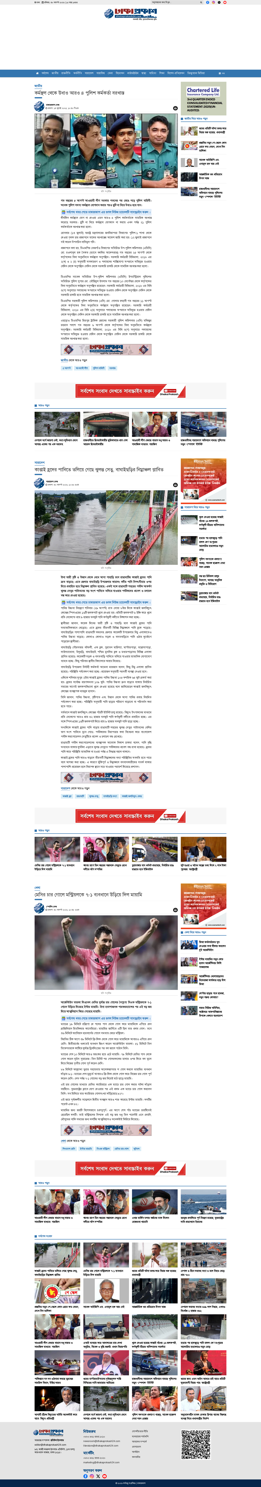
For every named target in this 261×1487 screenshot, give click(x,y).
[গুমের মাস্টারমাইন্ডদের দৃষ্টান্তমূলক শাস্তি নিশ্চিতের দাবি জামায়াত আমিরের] (106, 1362)
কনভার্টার (136, 1457)
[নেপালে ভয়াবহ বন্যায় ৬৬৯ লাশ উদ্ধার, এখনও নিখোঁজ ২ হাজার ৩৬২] (204, 1290)
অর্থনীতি (77, 73)
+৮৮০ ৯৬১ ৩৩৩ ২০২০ (94, 1457)
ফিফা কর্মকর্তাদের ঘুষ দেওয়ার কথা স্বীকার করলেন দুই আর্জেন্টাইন (212, 946)
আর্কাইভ (135, 1451)
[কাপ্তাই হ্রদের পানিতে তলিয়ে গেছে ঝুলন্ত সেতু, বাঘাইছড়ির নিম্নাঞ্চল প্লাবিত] (106, 527)
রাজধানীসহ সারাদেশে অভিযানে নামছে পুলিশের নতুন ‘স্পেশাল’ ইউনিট (210, 192)
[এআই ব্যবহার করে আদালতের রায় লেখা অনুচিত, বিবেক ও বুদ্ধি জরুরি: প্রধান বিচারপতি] (106, 1326)
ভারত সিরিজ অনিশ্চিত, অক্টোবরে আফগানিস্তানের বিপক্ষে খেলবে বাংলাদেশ (211, 1011)
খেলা (110, 73)
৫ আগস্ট (67, 368)
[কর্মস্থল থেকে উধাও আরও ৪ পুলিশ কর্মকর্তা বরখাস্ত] (106, 151)
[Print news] (175, 108)
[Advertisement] (130, 47)
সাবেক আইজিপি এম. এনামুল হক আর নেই (103, 1307)
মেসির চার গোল (122, 1148)
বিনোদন (120, 73)
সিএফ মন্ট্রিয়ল (103, 1148)
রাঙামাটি (80, 796)
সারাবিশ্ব (101, 73)
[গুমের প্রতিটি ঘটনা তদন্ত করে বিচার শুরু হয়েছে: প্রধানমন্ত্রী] (155, 1255)
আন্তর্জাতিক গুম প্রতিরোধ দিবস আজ (149, 1307)
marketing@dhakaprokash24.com (101, 1462)
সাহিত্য (152, 73)
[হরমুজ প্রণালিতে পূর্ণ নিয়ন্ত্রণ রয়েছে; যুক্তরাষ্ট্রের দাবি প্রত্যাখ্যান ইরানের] (204, 1201)
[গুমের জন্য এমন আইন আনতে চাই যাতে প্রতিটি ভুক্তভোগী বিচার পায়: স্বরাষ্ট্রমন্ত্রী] (204, 1362)
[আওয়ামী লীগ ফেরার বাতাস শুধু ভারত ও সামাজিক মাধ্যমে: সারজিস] (155, 424)
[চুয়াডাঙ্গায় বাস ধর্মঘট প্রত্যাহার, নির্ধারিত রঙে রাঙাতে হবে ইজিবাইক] (155, 849)
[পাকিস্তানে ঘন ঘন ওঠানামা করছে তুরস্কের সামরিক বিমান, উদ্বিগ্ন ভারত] (57, 1362)
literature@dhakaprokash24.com (100, 1445)
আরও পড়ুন (43, 405)
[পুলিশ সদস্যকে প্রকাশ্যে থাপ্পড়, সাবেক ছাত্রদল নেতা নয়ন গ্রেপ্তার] (155, 1398)
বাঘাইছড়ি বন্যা (110, 796)
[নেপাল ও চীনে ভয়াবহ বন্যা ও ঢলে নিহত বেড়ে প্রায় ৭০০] (204, 1255)
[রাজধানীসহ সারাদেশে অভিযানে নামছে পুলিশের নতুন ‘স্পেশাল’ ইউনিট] (204, 424)
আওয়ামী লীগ (82, 368)
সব (223, 73)
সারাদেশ (89, 73)
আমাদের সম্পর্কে (139, 1441)
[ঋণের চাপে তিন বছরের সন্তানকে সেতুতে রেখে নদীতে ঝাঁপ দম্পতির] (106, 849)
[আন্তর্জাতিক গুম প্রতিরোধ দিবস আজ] (155, 1290)
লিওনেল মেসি (69, 1148)
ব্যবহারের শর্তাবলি (140, 1436)
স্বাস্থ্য (144, 73)
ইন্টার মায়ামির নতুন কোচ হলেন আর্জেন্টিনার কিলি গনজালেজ (211, 963)
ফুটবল (136, 1148)
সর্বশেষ (45, 73)
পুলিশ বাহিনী (98, 368)
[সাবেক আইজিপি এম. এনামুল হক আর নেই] (106, 1290)
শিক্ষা (161, 73)
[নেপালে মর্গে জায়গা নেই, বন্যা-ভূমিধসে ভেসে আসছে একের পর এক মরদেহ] (57, 424)
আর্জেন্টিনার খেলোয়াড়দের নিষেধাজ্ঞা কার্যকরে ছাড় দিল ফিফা (212, 980)
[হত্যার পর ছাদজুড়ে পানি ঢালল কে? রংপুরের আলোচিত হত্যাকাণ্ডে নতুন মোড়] (204, 1326)
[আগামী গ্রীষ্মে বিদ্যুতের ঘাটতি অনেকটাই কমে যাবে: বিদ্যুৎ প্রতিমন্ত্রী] (57, 1398)
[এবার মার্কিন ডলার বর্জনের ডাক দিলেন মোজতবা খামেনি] (155, 1201)
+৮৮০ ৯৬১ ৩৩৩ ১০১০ (94, 1436)
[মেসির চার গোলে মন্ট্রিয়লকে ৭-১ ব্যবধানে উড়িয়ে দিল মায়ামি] (57, 849)
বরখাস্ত (112, 368)
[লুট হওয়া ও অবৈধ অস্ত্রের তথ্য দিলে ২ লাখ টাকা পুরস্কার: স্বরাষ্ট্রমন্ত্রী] (204, 849)
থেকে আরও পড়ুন (74, 360)
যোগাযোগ (136, 1446)
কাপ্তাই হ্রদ (67, 796)
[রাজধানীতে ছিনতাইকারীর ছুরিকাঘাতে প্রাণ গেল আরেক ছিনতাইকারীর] (106, 424)
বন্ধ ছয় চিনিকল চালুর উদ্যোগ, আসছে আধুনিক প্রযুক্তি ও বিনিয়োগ (210, 580)
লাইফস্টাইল (133, 73)
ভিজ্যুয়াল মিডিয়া (196, 73)
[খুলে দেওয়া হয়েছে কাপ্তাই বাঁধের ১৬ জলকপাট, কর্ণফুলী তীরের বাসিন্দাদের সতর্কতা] (155, 1326)
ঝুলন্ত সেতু (93, 796)
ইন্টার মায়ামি (86, 1148)
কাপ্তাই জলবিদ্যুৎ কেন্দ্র (132, 796)
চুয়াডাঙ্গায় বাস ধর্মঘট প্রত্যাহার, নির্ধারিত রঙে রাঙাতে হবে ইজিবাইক (210, 597)
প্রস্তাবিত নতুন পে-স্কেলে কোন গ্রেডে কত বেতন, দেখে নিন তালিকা (212, 146)
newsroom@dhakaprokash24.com (101, 1441)
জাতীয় (55, 73)
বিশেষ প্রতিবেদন (176, 73)
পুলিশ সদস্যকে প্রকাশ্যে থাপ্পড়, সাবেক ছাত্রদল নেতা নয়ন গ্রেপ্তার (212, 563)
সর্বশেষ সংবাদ (45, 1236)
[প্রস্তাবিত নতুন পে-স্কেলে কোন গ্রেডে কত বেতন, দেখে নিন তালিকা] (57, 1290)
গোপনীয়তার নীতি (140, 1431)
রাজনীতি (65, 73)
